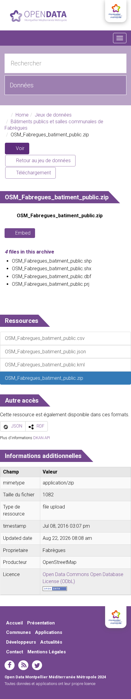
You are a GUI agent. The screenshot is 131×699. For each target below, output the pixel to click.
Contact (14, 652)
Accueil (14, 623)
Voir (22, 149)
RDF (40, 426)
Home (22, 115)
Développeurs (21, 642)
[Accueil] (38, 16)
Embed (22, 233)
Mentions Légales (46, 652)
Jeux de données (53, 115)
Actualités (51, 642)
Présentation (41, 623)
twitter (37, 665)
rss (23, 665)
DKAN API (41, 437)
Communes (18, 632)
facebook (10, 665)
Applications (48, 632)
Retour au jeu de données (43, 160)
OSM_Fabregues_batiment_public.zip (60, 215)
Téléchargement (33, 173)
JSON (16, 426)
